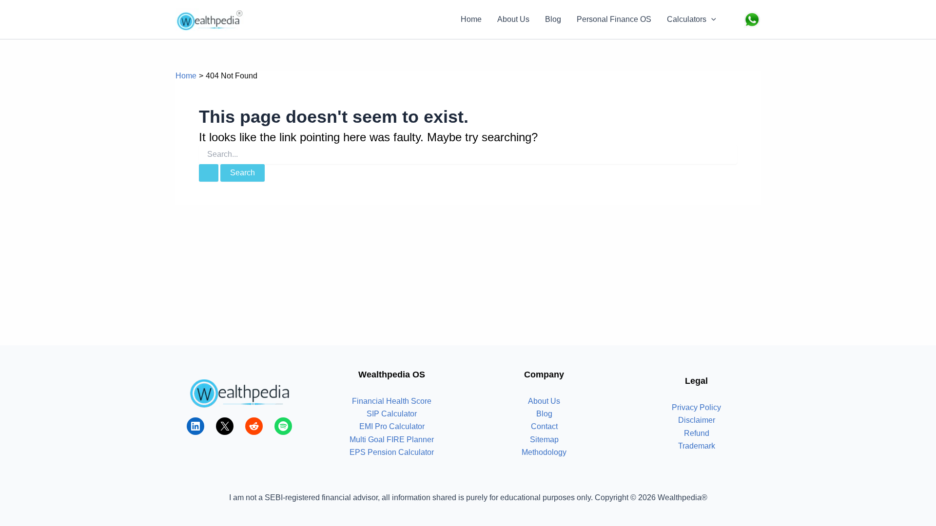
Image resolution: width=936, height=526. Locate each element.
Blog (553, 19)
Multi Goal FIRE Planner (392, 439)
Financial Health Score (391, 401)
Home (471, 19)
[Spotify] (283, 426)
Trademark (696, 446)
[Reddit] (254, 426)
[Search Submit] (208, 173)
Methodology (544, 452)
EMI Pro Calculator (392, 426)
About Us (513, 19)
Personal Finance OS (614, 19)
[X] (225, 426)
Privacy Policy (696, 407)
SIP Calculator (392, 414)
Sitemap (544, 439)
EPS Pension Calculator (392, 452)
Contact (544, 426)
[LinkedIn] (195, 426)
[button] (711, 19)
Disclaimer (696, 420)
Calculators (686, 19)
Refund (696, 433)
